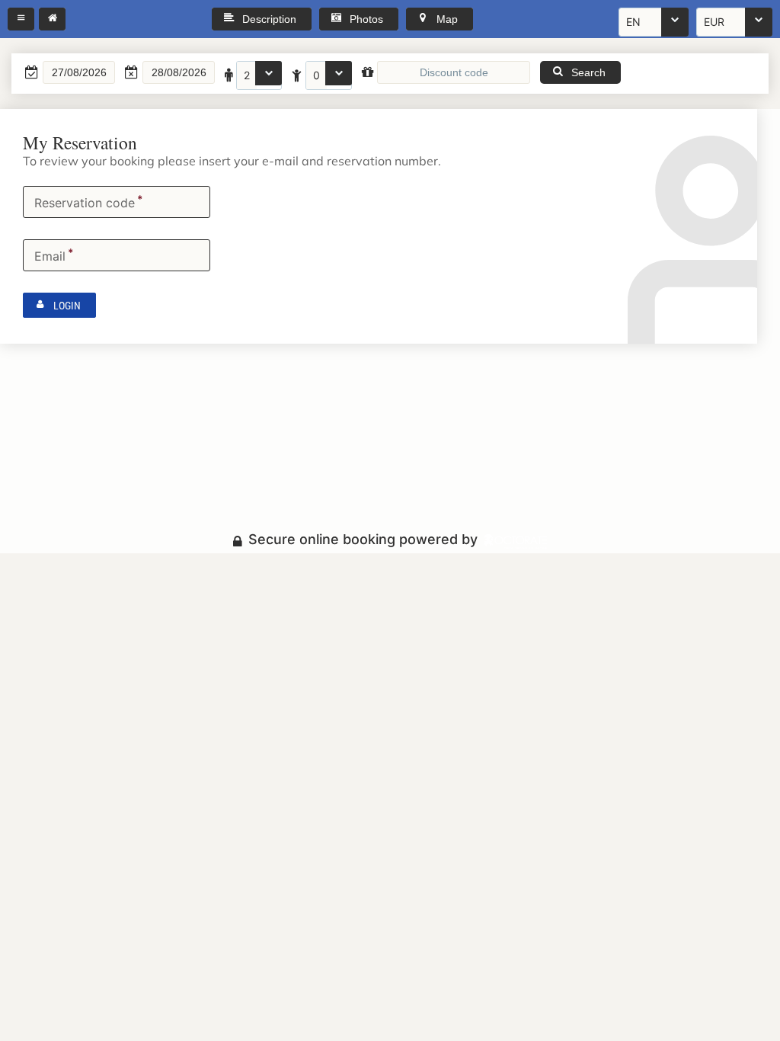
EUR (714, 21)
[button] (21, 19)
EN (633, 21)
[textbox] (79, 72)
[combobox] (654, 22)
